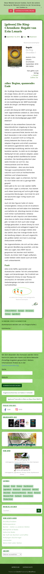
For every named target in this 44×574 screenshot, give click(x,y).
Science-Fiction (28, 496)
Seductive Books (9, 532)
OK (11, 11)
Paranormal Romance (19, 493)
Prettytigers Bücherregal (12, 537)
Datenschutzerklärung (25, 11)
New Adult (7, 493)
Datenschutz (27, 567)
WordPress (32, 572)
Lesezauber (7, 540)
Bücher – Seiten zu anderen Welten (16, 527)
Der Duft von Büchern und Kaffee (15, 535)
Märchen (35, 489)
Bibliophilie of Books (10, 529)
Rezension (33, 37)
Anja (24, 37)
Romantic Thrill (8, 496)
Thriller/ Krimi (8, 499)
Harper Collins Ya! (34, 76)
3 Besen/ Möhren (10, 311)
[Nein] (41, 7)
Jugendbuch (16, 314)
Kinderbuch (16, 489)
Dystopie (21, 311)
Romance (37, 493)
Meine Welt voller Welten (12, 543)
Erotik (13, 486)
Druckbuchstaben (9, 521)
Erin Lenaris (29, 311)
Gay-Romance (28, 486)
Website (5, 377)
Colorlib (18, 572)
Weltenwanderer (9, 524)
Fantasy (7, 314)
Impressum (15, 567)
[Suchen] (39, 511)
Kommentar (7, 328)
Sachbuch (18, 496)
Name (4, 369)
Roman (30, 493)
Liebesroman (26, 489)
